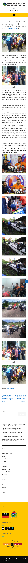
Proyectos (4, 482)
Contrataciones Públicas (7, 453)
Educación (4, 464)
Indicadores (4, 474)
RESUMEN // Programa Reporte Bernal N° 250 (12, 436)
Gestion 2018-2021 (6, 469)
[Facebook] (15, 10)
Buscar (3, 411)
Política (3, 479)
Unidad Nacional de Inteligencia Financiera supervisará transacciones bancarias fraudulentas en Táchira (7, 398)
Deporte (3, 456)
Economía (4, 461)
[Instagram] (17, 10)
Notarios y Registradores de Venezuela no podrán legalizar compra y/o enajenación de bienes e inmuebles (20, 398)
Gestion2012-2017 (10, 388)
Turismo (3, 492)
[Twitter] (12, 10)
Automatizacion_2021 (6, 30)
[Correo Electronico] (10, 10)
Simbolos (4, 487)
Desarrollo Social (5, 458)
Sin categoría (4, 489)
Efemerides (4, 466)
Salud (3, 484)
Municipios (4, 477)
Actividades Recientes (6, 451)
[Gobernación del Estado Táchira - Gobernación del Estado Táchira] (14, 4)
